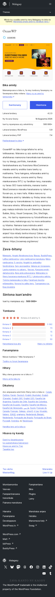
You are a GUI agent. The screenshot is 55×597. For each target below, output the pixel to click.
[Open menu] (50, 4)
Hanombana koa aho (12, 344)
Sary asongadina (22, 266)
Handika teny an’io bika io (14, 426)
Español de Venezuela (12, 408)
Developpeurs (9, 520)
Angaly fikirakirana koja (22, 255)
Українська (27, 421)
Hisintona (41, 105)
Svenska (15, 421)
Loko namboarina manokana (32, 259)
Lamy (31, 498)
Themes (6, 12)
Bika (31, 489)
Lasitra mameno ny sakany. (14, 269)
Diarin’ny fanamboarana (13, 440)
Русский (6, 421)
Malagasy (13, 560)
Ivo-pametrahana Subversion (15, 443)
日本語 (13, 414)
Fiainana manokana (12, 502)
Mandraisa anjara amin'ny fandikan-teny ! (31, 21)
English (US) (29, 398)
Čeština (6, 395)
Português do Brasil (42, 417)
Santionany (15, 105)
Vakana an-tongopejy (40, 266)
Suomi (33, 408)
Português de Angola (23, 417)
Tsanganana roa (42, 283)
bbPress (8, 543)
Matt (6, 539)
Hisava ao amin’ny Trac (13, 446)
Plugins (32, 494)
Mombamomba (10, 484)
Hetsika (32, 516)
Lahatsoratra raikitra (41, 276)
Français (14, 411)
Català (49, 392)
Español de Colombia (37, 401)
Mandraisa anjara (37, 511)
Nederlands (8, 417)
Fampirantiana (36, 484)
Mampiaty (7, 255)
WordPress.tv (11, 525)
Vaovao (31, 269)
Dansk (13, 395)
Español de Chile (19, 401)
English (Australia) (33, 395)
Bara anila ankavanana (25, 273)
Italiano (6, 414)
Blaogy (37, 255)
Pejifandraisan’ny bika (12, 141)
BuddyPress (46, 255)
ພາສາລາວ (21, 414)
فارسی (26, 408)
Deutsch (20, 395)
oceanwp (11, 37)
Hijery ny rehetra (45, 344)
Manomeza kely (38, 520)
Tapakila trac (8, 449)
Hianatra (7, 511)
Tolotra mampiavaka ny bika (15, 280)
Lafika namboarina (11, 259)
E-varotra (18, 262)
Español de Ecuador (11, 405)
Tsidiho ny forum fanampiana (15, 361)
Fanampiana (9, 516)
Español (24, 405)
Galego (22, 411)
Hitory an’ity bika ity (11, 379)
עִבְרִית (36, 411)
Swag (33, 525)
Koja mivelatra (9, 287)
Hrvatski (43, 411)
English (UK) (17, 398)
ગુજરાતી (30, 411)
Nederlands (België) (35, 414)
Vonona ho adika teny (24, 283)
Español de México (38, 405)
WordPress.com (12, 534)
